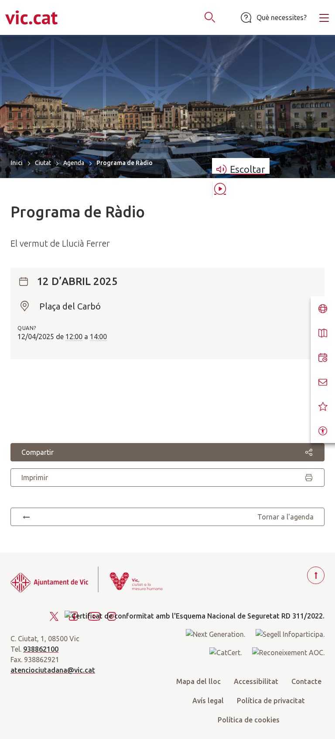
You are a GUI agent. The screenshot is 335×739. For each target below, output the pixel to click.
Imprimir (34, 477)
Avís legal (208, 701)
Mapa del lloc (198, 681)
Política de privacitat (271, 701)
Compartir (37, 452)
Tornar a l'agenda (285, 517)
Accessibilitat (256, 681)
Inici (16, 162)
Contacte (306, 681)
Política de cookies (249, 720)
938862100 (40, 649)
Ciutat (43, 162)
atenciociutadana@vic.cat (52, 670)
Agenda (73, 162)
